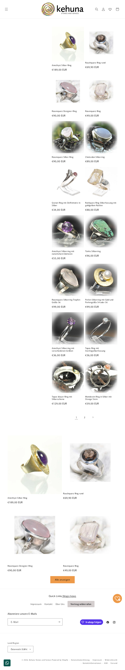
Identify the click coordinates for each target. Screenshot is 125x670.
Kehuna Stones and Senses (40, 660)
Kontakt (48, 604)
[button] (6, 9)
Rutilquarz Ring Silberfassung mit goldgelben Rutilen (100, 204)
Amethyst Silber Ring (61, 65)
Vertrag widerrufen (81, 604)
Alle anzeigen (62, 579)
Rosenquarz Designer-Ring (64, 111)
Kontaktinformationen (92, 663)
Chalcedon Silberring (95, 157)
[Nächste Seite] (92, 417)
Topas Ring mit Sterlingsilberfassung (95, 349)
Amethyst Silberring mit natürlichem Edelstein (63, 252)
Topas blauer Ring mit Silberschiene (62, 398)
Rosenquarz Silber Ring (62, 157)
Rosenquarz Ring (93, 111)
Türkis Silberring (93, 251)
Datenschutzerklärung (80, 660)
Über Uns (60, 604)
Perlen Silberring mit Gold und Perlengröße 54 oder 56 (99, 301)
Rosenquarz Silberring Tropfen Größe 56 (66, 301)
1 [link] (76, 417)
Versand (114, 663)
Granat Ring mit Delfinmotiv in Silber (66, 204)
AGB (105, 663)
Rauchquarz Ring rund (95, 62)
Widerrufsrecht (111, 660)
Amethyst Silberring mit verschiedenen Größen (63, 349)
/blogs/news (69, 596)
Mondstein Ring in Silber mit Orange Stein (98, 398)
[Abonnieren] (59, 621)
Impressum (35, 604)
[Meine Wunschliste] (110, 9)
